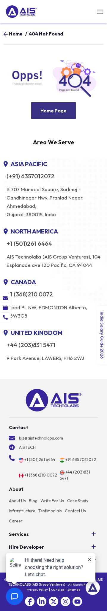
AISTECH (27, 447)
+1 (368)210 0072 (30, 294)
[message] (5, 298)
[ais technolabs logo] (53, 400)
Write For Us (52, 500)
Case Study (77, 500)
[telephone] (5, 317)
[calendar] (5, 308)
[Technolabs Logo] (21, 11)
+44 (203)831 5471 (31, 345)
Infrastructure (22, 510)
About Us (17, 500)
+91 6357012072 (80, 459)
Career (16, 521)
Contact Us (75, 510)
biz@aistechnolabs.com (41, 438)
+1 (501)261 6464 (29, 244)
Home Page (53, 111)
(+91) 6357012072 (30, 176)
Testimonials (50, 510)
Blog (33, 500)
